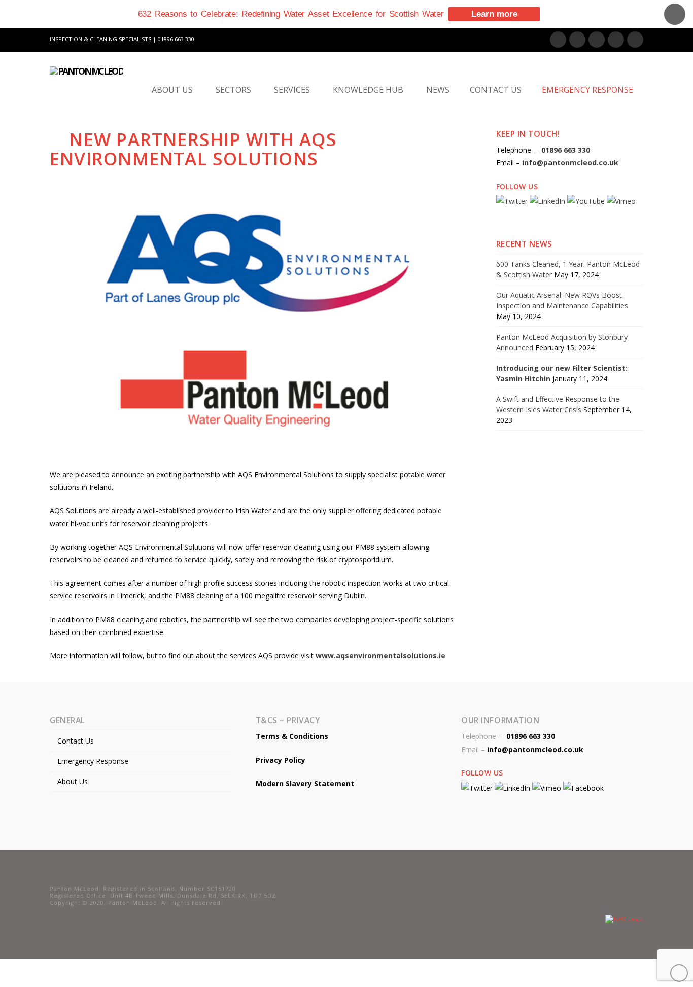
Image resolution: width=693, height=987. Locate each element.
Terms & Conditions (292, 736)
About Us (72, 781)
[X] (577, 39)
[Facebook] (558, 39)
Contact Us (75, 741)
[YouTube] (616, 39)
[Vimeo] (635, 39)
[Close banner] (674, 14)
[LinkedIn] (596, 39)
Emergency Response (92, 761)
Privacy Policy (280, 760)
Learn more (494, 14)
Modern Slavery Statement (305, 783)
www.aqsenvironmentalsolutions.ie (380, 655)
